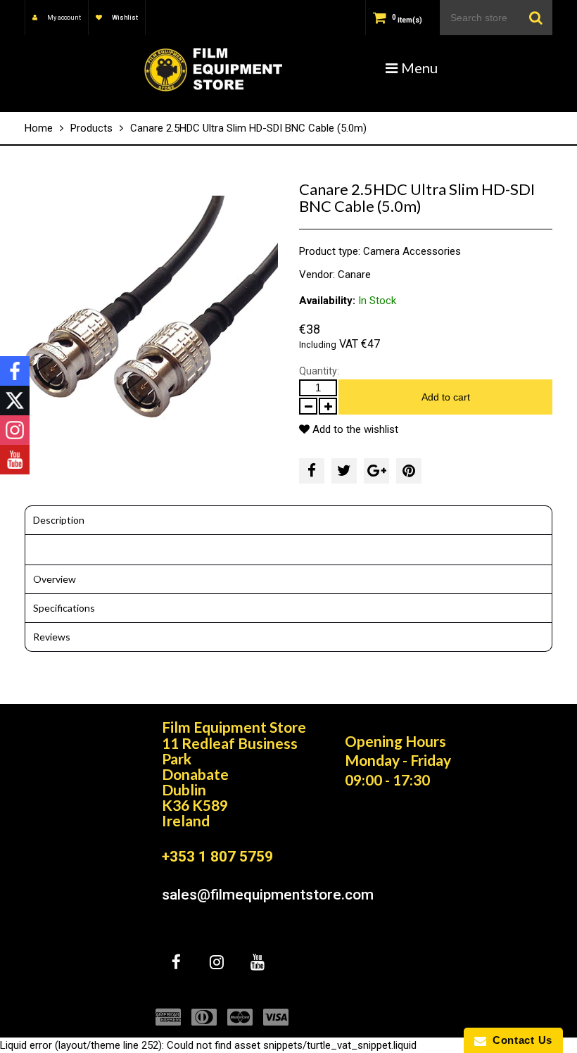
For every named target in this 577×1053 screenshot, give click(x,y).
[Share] (311, 471)
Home (39, 128)
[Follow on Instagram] (15, 430)
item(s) (407, 20)
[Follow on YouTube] (15, 459)
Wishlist (124, 17)
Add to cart (445, 397)
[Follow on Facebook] (15, 371)
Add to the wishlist (354, 429)
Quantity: (319, 371)
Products (91, 128)
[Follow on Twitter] (15, 400)
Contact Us (519, 1040)
